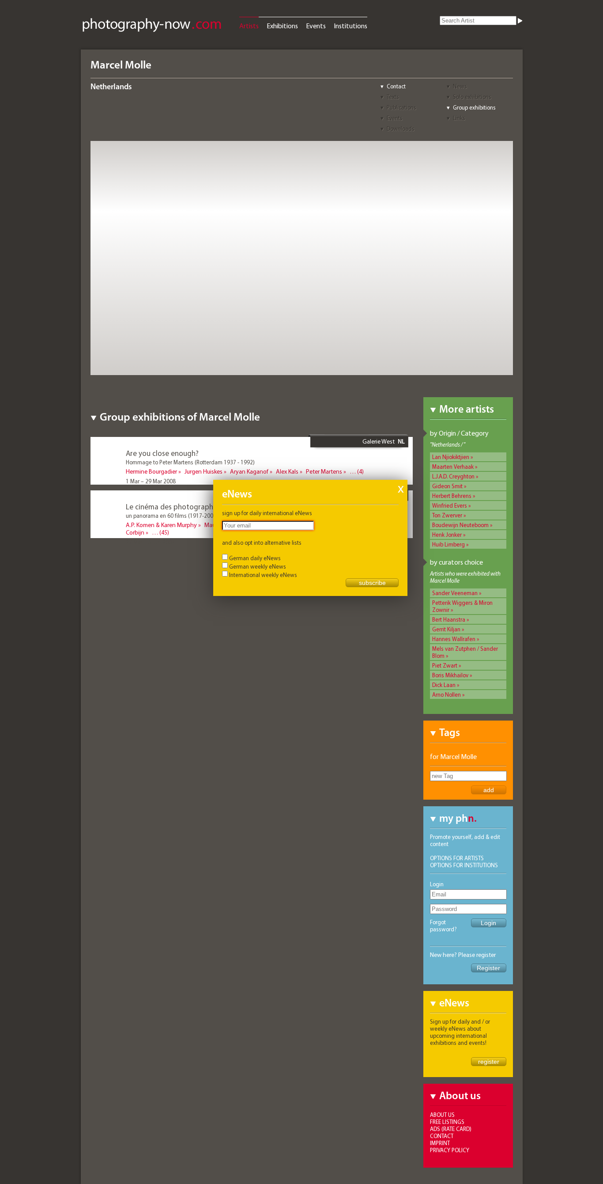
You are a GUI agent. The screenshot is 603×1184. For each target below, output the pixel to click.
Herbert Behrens (451, 495)
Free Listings (447, 1121)
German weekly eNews (257, 566)
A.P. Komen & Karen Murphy (161, 525)
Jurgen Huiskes (203, 471)
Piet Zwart (444, 665)
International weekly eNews (263, 574)
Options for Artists (457, 857)
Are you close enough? (162, 453)
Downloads (401, 128)
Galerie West (378, 441)
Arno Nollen (446, 694)
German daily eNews (255, 558)
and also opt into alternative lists (262, 542)
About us (442, 1114)
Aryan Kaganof (249, 471)
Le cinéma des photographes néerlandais (193, 506)
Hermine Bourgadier (151, 471)
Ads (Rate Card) (450, 1128)
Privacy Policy (449, 1150)
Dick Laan (444, 684)
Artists (249, 25)
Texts (393, 96)
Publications (401, 107)
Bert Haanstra (448, 619)
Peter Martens (324, 471)
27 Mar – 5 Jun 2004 (150, 542)
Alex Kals (287, 471)
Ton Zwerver (447, 515)
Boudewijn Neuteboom (460, 524)
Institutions (350, 25)
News (460, 86)
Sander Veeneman (455, 592)
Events (316, 25)
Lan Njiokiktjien (450, 456)
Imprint (440, 1142)
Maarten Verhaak (453, 466)
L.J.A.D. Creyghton (453, 476)
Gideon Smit (447, 486)
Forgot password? (443, 925)
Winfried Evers (449, 505)
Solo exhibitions (472, 96)
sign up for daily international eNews (267, 512)
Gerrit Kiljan (446, 629)
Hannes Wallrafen (453, 638)
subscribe (372, 582)
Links (459, 117)
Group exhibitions (474, 107)
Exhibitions (282, 25)
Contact (396, 86)
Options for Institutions (464, 865)
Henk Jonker (447, 534)
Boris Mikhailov (450, 675)
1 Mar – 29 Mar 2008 (151, 481)
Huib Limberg (448, 544)
